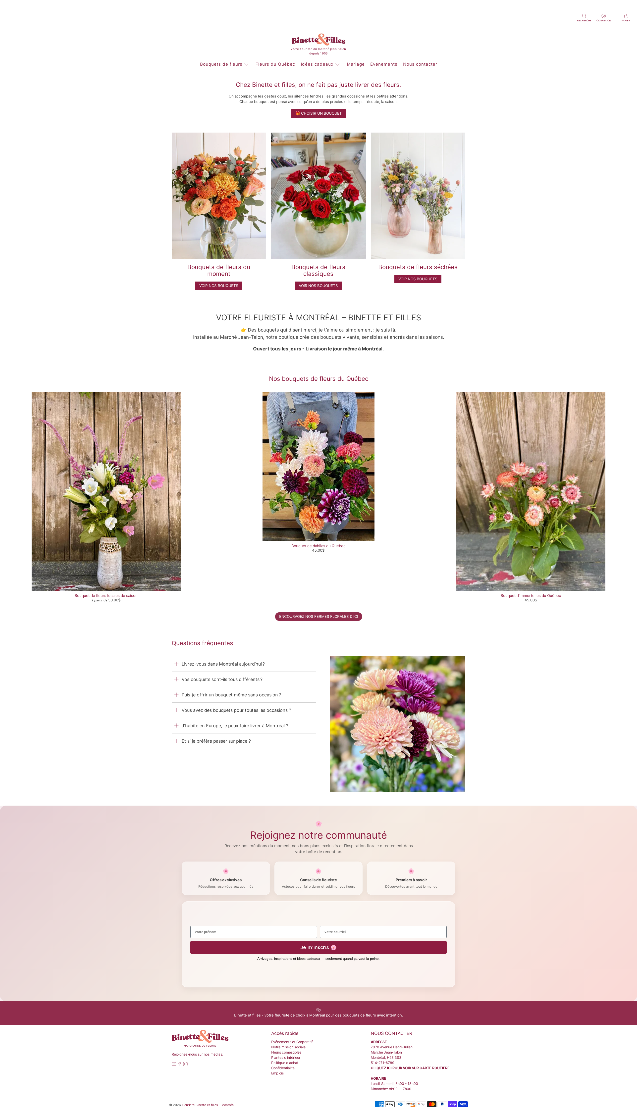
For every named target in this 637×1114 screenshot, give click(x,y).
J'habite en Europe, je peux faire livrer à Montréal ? (235, 725)
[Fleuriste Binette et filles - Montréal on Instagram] (185, 1065)
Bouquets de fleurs (221, 64)
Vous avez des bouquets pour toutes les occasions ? (236, 710)
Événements (383, 64)
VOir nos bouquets (218, 285)
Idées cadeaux (317, 64)
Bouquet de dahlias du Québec (318, 545)
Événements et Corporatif (292, 1042)
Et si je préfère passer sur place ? (216, 741)
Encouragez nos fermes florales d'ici (318, 616)
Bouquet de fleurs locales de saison (106, 595)
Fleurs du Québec (275, 64)
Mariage (356, 64)
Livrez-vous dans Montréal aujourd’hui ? (223, 664)
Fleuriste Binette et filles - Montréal (208, 1105)
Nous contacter (420, 64)
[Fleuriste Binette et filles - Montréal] (318, 40)
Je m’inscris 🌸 (318, 947)
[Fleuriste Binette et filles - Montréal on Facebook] (179, 1065)
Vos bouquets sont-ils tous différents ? (222, 679)
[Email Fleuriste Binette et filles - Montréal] (174, 1065)
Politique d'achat (284, 1063)
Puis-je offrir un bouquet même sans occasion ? (231, 694)
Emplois (277, 1073)
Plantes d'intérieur (285, 1057)
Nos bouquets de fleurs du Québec (318, 378)
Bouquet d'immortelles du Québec (531, 595)
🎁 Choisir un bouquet (318, 113)
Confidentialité (283, 1068)
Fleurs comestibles (286, 1052)
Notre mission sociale (288, 1047)
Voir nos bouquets (318, 285)
